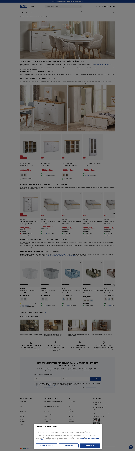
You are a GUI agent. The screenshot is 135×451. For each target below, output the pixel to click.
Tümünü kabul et (89, 445)
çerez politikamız (41, 440)
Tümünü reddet (69, 445)
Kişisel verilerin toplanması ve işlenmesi (89, 438)
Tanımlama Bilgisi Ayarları (46, 445)
